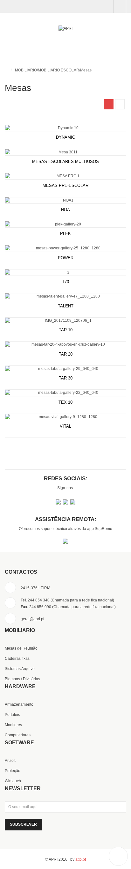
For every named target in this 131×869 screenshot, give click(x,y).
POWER (65, 257)
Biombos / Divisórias (22, 679)
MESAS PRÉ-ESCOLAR (65, 185)
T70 (65, 281)
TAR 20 (65, 354)
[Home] (6, 70)
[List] (120, 104)
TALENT (65, 306)
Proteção (12, 771)
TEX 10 (65, 402)
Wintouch (13, 781)
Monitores (13, 725)
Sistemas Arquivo (20, 668)
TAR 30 (65, 378)
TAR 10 (65, 330)
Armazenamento (19, 704)
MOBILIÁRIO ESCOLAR (58, 70)
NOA (65, 209)
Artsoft (10, 760)
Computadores (18, 735)
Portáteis (12, 714)
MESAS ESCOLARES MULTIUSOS (65, 161)
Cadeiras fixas (17, 658)
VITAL (65, 426)
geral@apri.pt (32, 619)
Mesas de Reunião (21, 648)
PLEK (65, 233)
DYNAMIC (65, 137)
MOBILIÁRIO (26, 70)
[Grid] (109, 104)
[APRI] (65, 29)
